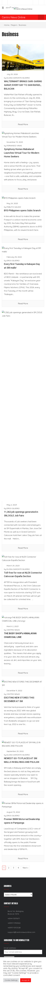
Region (14, 25)
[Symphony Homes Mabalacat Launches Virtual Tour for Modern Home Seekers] (23, 135)
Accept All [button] (25, 980)
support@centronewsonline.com (21, 932)
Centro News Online (13, 17)
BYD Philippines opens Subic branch (22, 210)
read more (23, 124)
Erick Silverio (13, 260)
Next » (25, 868)
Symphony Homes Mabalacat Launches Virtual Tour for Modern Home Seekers (21, 153)
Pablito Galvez (14, 207)
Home (6, 25)
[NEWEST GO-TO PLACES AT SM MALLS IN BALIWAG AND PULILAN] (23, 744)
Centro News (13, 630)
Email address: (10, 948)
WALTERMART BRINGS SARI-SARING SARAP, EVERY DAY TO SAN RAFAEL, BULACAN (23, 85)
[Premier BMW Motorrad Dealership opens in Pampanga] (23, 805)
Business (22, 25)
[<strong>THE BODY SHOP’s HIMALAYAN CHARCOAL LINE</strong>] (23, 619)
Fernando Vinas (14, 145)
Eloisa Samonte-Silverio (18, 78)
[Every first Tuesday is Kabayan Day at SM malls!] (23, 249)
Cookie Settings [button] (11, 980)
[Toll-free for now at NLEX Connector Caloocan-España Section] (23, 558)
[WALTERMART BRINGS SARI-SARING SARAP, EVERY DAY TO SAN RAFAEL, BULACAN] (23, 57)
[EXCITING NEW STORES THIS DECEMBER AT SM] (23, 683)
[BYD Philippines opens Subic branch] (19, 198)
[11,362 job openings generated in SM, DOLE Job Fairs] (23, 406)
